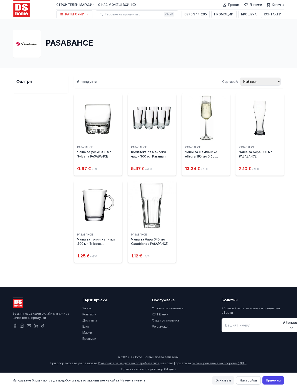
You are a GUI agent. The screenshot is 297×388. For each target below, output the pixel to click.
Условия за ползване (168, 308)
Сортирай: (230, 81)
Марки (87, 332)
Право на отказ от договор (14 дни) (148, 369)
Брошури (89, 338)
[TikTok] (43, 325)
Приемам (273, 380)
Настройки (248, 380)
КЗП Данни (160, 314)
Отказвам (223, 380)
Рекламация (161, 326)
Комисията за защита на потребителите (129, 363)
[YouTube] (29, 325)
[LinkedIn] (36, 325)
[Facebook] (15, 325)
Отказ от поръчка (165, 320)
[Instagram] (22, 325)
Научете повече (132, 380)
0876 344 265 (195, 14)
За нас (87, 308)
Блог (85, 326)
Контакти (272, 14)
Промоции (224, 14)
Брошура (249, 14)
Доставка (89, 320)
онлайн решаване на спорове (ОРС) (219, 363)
